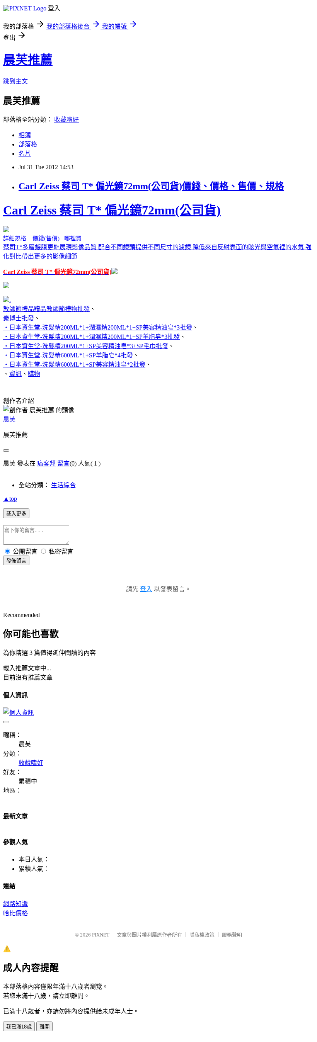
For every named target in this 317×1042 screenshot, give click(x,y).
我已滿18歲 (19, 1027)
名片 (25, 153)
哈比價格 (15, 913)
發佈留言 (16, 561)
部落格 (28, 144)
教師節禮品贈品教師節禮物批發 (46, 309)
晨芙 (9, 419)
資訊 (15, 374)
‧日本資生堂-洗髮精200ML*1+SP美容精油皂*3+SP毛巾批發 (85, 346)
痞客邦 (46, 463)
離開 (44, 1027)
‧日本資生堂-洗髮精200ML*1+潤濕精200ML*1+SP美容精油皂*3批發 (97, 327)
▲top (10, 498)
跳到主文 (15, 81)
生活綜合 (63, 485)
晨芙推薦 (28, 60)
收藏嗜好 (66, 119)
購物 (34, 374)
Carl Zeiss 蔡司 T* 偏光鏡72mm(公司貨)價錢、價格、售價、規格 (151, 186)
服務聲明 (232, 935)
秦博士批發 (18, 318)
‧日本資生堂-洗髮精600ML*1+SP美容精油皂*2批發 (74, 364)
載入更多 (16, 514)
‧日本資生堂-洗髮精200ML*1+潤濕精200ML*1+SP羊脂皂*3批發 (91, 336)
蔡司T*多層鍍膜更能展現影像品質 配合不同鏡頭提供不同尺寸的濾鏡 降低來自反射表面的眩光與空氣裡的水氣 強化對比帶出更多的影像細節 (157, 239)
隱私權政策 (202, 935)
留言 (63, 463)
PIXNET (100, 935)
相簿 (25, 135)
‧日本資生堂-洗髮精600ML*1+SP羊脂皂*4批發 (68, 355)
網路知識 (15, 904)
